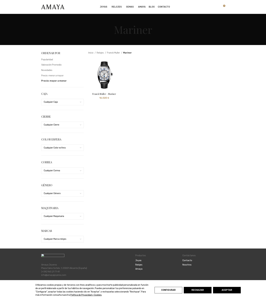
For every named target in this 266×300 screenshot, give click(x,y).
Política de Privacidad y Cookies (86, 295)
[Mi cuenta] (207, 7)
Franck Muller (113, 52)
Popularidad (47, 59)
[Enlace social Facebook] (184, 273)
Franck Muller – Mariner (104, 93)
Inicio (91, 52)
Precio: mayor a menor (54, 81)
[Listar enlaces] (156, 260)
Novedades (46, 70)
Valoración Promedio (51, 65)
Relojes (100, 52)
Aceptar (227, 290)
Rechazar (197, 290)
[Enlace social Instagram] (187, 273)
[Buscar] (212, 7)
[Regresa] (110, 29)
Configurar (168, 290)
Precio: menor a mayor (52, 75)
